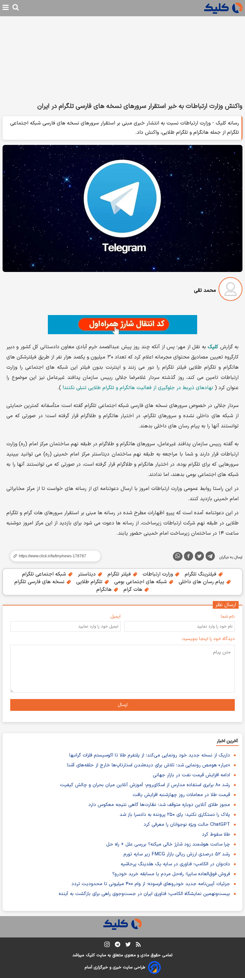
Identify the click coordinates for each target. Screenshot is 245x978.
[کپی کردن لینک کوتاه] (53, 556)
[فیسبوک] (188, 557)
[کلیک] (223, 8)
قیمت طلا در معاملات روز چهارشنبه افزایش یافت (181, 795)
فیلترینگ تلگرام (201, 574)
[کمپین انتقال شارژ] (122, 324)
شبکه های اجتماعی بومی (141, 582)
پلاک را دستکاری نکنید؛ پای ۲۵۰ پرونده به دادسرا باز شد (175, 814)
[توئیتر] (199, 557)
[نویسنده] (230, 290)
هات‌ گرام (133, 589)
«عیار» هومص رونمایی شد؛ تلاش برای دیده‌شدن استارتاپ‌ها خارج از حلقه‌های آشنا (148, 765)
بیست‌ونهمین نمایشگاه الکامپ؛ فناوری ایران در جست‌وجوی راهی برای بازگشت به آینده (144, 894)
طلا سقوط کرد (216, 834)
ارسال (123, 705)
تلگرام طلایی (90, 582)
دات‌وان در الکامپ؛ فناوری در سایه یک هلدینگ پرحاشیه (175, 864)
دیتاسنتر (87, 574)
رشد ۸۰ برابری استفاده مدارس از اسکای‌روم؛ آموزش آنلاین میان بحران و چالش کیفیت (145, 785)
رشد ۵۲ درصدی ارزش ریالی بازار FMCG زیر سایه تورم (176, 854)
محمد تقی (205, 290)
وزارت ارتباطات (158, 574)
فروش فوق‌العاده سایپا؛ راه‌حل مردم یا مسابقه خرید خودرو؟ (171, 874)
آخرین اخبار (227, 741)
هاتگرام (104, 589)
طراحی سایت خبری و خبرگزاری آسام (115, 967)
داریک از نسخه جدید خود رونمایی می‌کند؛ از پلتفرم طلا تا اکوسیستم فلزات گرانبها (149, 755)
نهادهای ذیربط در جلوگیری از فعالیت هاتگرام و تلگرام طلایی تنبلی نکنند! (138, 388)
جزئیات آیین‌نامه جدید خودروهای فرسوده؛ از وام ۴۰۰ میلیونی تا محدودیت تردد (150, 884)
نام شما (228, 616)
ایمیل (115, 616)
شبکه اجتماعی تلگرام (45, 574)
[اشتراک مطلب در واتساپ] (177, 556)
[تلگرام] (210, 557)
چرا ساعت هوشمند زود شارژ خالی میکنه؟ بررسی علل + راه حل (168, 844)
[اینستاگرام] (107, 946)
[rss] (138, 945)
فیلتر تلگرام (120, 574)
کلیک (90, 955)
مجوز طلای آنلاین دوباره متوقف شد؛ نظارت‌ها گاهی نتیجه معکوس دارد (159, 805)
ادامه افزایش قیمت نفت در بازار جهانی (191, 775)
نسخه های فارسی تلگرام (40, 582)
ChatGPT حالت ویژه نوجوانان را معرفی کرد (187, 824)
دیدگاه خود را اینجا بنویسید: (208, 639)
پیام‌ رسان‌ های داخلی (202, 582)
